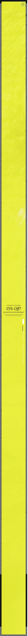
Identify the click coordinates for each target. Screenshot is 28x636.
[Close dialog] (23, 4)
